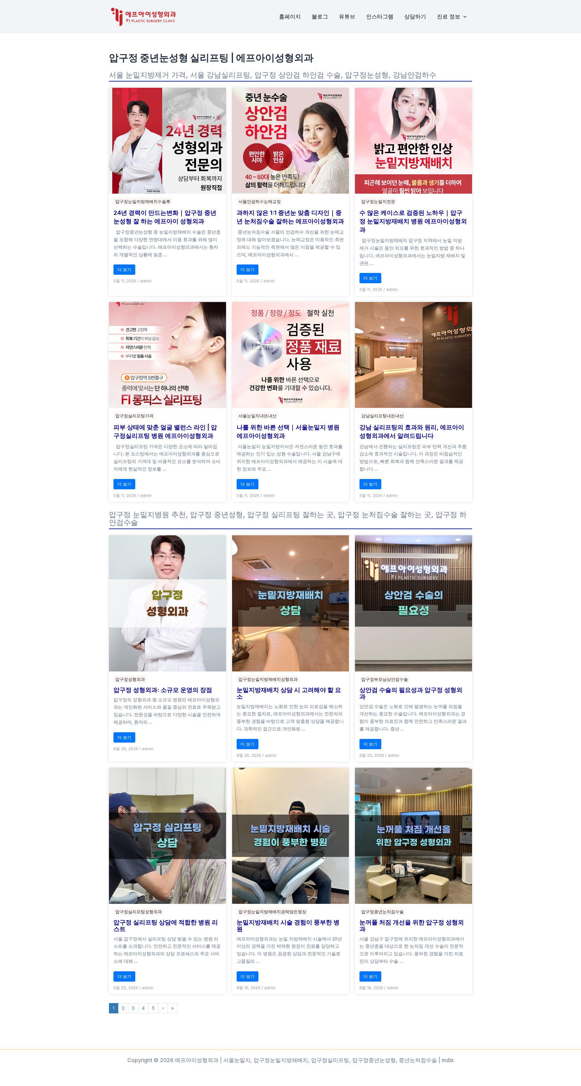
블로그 (320, 16)
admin (146, 280)
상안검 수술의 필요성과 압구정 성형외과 (410, 693)
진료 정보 (448, 16)
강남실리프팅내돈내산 (382, 415)
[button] (463, 16)
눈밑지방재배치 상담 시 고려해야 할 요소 (289, 693)
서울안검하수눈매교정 (259, 201)
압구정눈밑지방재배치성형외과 (268, 679)
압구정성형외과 (130, 679)
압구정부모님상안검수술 (384, 679)
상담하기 (415, 16)
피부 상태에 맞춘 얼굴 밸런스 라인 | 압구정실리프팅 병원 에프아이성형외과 (165, 431)
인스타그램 (379, 16)
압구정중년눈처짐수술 (382, 911)
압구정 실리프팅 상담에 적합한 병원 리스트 (165, 925)
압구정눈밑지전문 (378, 201)
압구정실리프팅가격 (134, 415)
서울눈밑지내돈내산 (257, 415)
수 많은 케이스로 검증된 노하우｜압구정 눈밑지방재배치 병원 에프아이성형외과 (413, 221)
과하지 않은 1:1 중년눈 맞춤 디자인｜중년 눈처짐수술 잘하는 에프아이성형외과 (290, 217)
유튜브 (347, 16)
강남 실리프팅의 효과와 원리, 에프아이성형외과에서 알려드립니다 (411, 431)
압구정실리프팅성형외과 (138, 911)
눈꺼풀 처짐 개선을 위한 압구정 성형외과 (411, 925)
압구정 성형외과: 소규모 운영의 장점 (162, 690)
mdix (448, 1060)
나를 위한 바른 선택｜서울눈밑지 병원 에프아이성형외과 (288, 431)
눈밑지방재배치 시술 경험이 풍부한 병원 (288, 925)
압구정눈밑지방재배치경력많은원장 (272, 911)
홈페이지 (290, 16)
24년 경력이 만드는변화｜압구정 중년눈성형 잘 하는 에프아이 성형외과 (164, 217)
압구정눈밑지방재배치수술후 (142, 201)
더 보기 (124, 269)
